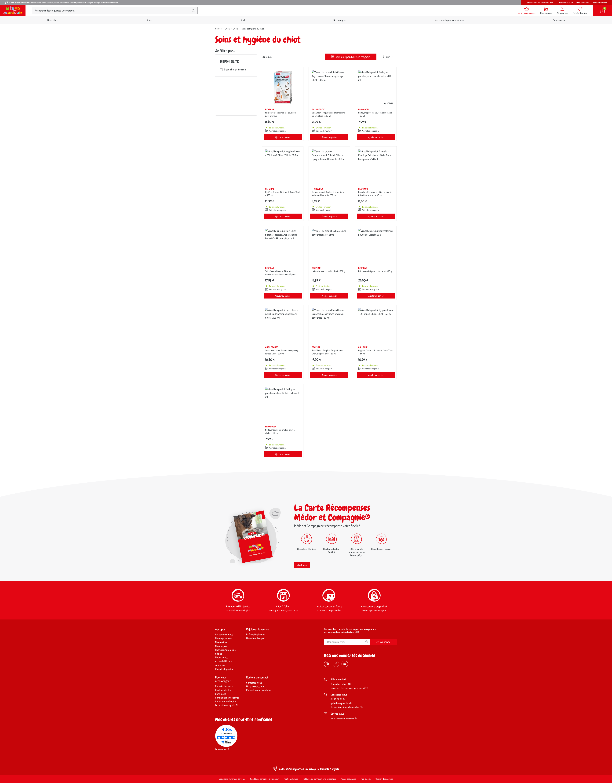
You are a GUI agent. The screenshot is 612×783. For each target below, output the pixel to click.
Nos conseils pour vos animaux (449, 20)
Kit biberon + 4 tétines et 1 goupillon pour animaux (280, 114)
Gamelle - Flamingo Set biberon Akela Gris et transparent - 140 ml (374, 194)
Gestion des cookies (384, 778)
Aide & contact (582, 2)
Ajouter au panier (282, 137)
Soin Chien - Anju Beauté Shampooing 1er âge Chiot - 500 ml (328, 114)
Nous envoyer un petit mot (342, 718)
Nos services (559, 20)
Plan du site (366, 778)
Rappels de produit (224, 668)
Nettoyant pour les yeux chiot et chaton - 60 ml (375, 114)
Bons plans (52, 20)
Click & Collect (283, 606)
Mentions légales (291, 778)
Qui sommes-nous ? (225, 634)
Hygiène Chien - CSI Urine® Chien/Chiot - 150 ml (375, 352)
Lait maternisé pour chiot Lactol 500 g (375, 271)
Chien (227, 28)
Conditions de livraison (226, 701)
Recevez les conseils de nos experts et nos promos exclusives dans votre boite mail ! (350, 630)
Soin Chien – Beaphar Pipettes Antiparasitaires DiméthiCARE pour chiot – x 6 (280, 274)
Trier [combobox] (387, 56)
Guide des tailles (223, 690)
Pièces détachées (348, 778)
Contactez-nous (254, 682)
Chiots (235, 28)
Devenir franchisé (599, 2)
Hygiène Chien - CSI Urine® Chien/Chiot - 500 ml (282, 194)
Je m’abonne (383, 642)
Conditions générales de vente (232, 778)
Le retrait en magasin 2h (226, 705)
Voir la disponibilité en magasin (352, 56)
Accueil (218, 28)
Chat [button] (242, 20)
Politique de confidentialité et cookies (319, 778)
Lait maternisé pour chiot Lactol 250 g (328, 271)
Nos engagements (223, 638)
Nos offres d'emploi (255, 638)
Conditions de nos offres (227, 697)
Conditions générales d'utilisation (264, 778)
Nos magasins (221, 646)
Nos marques (339, 20)
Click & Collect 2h (565, 2)
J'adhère (302, 565)
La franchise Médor (255, 634)
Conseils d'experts (224, 686)
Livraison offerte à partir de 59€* (540, 2)
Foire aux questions (255, 686)
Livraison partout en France (329, 606)
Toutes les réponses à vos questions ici (348, 688)
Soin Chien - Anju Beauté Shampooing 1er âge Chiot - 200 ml (281, 352)
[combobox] (112, 10)
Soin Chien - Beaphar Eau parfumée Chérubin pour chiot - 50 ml (327, 352)
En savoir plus (221, 749)
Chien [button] (149, 20)
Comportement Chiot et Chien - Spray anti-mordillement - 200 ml (328, 194)
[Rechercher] (193, 10)
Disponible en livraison (235, 69)
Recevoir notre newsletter (258, 690)
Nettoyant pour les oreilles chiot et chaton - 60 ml (280, 431)
